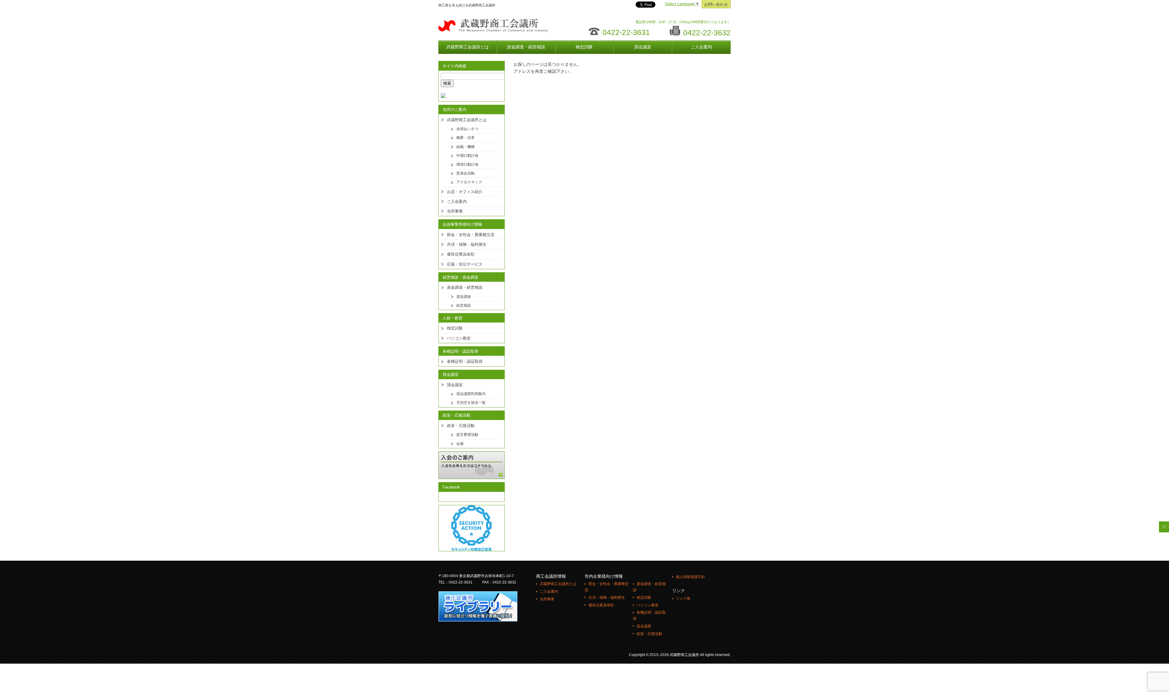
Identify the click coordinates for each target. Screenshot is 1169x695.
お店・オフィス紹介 (465, 191)
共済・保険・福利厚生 (466, 244)
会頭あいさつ (467, 129)
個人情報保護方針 (690, 577)
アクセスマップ (469, 182)
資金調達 (463, 297)
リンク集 (683, 598)
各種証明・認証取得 (465, 361)
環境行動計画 (467, 164)
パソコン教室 (459, 338)
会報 (460, 444)
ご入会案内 (701, 46)
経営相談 (463, 305)
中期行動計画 (467, 155)
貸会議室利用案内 (471, 394)
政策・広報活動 (461, 425)
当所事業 (455, 211)
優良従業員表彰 (461, 254)
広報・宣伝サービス (465, 264)
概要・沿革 (465, 138)
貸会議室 (642, 46)
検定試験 (584, 46)
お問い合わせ (716, 4)
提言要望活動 (467, 434)
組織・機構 (465, 147)
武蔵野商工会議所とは (467, 46)
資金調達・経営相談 (526, 46)
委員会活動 (465, 173)
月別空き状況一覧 (471, 402)
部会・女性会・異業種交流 (470, 234)
